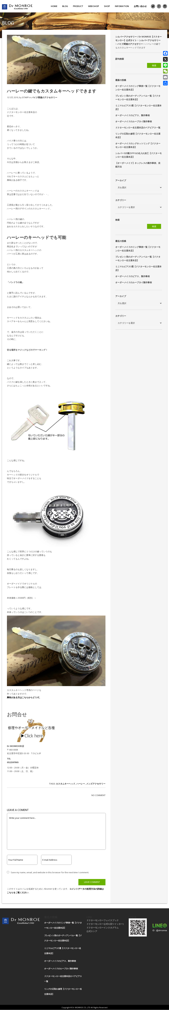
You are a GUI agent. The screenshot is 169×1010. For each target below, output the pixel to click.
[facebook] (159, 6)
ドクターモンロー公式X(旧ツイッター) (105, 923)
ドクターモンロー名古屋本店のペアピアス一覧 (137, 127)
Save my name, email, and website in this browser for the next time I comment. (50, 872)
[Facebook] (165, 53)
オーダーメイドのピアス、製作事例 (132, 115)
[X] (165, 59)
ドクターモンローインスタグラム (102, 927)
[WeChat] (165, 71)
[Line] (165, 65)
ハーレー (80, 783)
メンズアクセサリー (95, 783)
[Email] (165, 77)
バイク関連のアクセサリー (44, 97)
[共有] (165, 83)
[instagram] (165, 6)
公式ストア (91, 931)
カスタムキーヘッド (65, 783)
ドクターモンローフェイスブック (102, 920)
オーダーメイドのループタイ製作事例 (133, 121)
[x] (153, 6)
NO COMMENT (98, 795)
